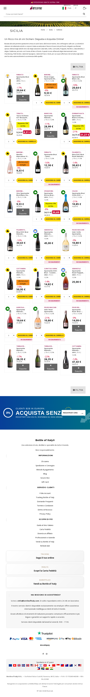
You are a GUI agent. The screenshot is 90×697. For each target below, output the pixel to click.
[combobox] (43, 14)
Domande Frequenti (45, 501)
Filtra (79, 66)
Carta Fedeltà (45, 529)
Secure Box (45, 478)
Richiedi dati (45, 546)
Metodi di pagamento (45, 469)
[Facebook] (43, 654)
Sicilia (51, 30)
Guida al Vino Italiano (45, 525)
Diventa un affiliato (45, 533)
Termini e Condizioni (45, 505)
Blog (45, 474)
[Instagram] (46, 654)
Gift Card (45, 482)
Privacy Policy (45, 514)
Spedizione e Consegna (45, 465)
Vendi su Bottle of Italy (45, 541)
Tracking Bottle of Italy (45, 497)
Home (43, 30)
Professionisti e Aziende (45, 537)
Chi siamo (45, 461)
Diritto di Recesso (45, 509)
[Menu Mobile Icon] (5, 8)
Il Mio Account (45, 493)
